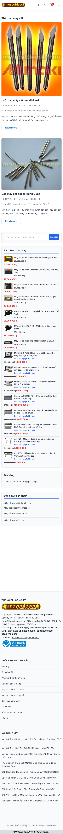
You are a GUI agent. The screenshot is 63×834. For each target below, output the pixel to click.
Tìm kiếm (54, 237)
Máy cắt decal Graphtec (15, 508)
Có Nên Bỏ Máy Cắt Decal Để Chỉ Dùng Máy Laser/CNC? (28, 777)
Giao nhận (6, 706)
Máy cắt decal (32, 614)
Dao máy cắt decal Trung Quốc (20, 193)
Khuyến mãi (7, 672)
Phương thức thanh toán (13, 678)
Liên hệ (4, 718)
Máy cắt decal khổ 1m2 (12, 689)
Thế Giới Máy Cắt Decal (28, 105)
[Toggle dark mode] (44, 5)
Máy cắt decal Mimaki (14, 513)
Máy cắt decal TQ (12, 520)
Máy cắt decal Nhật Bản (15, 503)
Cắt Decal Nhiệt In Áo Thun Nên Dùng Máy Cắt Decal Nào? (29, 800)
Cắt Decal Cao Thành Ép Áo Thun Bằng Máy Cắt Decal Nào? (30, 772)
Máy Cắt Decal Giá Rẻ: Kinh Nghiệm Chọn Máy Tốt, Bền (27, 748)
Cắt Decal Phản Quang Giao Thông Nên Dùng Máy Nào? (28, 789)
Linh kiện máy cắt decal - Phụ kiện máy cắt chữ (26, 110)
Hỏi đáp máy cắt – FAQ (12, 712)
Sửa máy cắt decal (10, 701)
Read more (11, 127)
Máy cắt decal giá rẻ (11, 683)
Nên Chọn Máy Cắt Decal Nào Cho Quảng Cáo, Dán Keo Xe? (30, 783)
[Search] (37, 5)
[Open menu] (59, 5)
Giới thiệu (5, 666)
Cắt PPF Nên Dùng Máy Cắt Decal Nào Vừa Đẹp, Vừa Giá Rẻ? (30, 795)
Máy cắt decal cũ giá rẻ (12, 695)
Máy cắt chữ (47, 614)
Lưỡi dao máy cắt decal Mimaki (20, 100)
